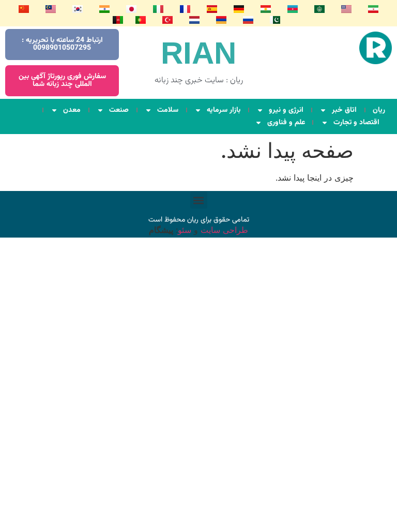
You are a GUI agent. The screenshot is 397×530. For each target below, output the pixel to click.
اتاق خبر (344, 110)
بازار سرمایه (223, 110)
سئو (184, 230)
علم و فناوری (286, 122)
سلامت (167, 110)
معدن (72, 110)
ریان (379, 110)
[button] (198, 200)
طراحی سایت (223, 230)
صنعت (119, 110)
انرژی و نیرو (286, 110)
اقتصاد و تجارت (356, 122)
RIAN (198, 53)
